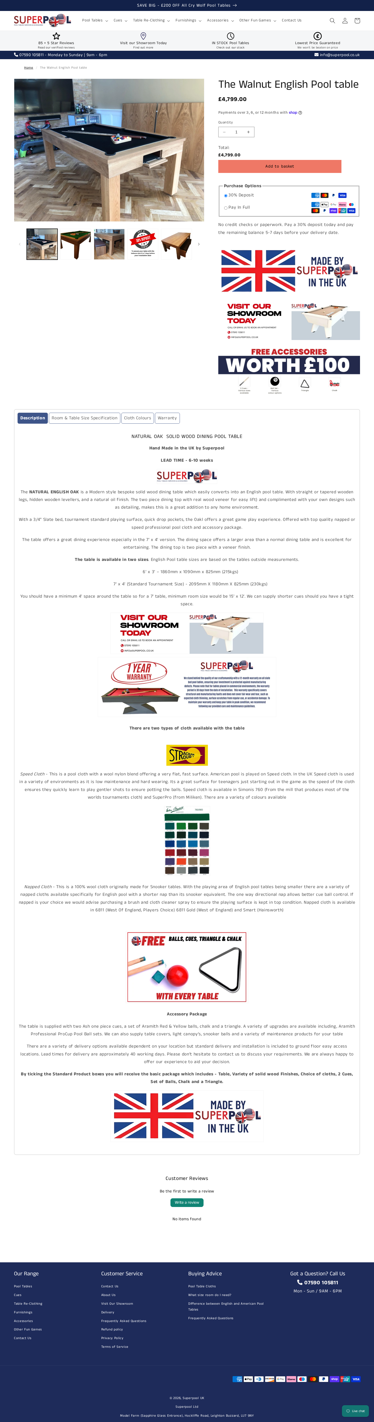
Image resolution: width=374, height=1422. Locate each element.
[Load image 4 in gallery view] (142, 244)
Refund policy (112, 1329)
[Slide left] (19, 244)
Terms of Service (115, 1346)
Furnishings (23, 1312)
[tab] (33, 418)
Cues (18, 1295)
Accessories (23, 1321)
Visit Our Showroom (117, 1303)
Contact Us (23, 1338)
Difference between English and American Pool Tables (226, 1306)
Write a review (187, 1202)
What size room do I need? (210, 1295)
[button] (94, 21)
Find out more (143, 47)
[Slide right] (198, 244)
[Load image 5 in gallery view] (176, 244)
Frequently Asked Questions (124, 1321)
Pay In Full (239, 207)
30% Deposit (241, 195)
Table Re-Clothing (28, 1303)
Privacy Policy (112, 1338)
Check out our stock (231, 47)
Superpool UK (193, 1398)
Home (28, 67)
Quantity (225, 122)
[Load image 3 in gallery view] (109, 244)
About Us (108, 1295)
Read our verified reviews (56, 47)
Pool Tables (23, 1286)
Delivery (107, 1312)
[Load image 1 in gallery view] (42, 244)
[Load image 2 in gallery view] (75, 244)
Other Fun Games (28, 1329)
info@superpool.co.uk (339, 55)
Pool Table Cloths (202, 1286)
